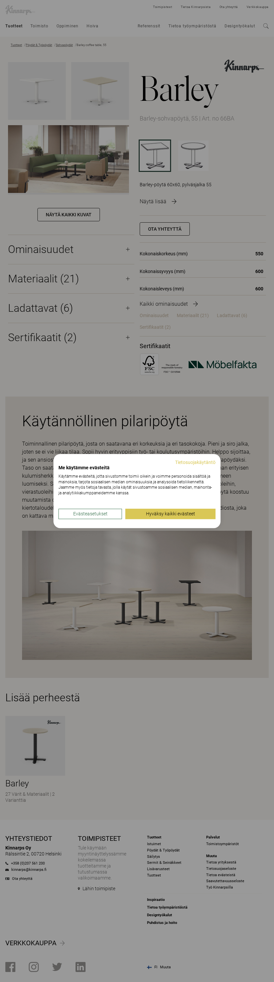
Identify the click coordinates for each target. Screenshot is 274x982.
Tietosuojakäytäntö (195, 462)
